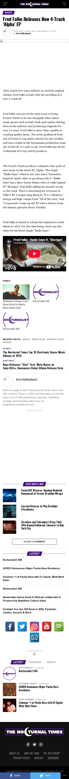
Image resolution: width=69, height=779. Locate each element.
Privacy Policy (21, 758)
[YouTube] (47, 627)
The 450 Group (51, 753)
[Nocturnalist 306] (46, 292)
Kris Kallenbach (23, 33)
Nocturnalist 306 (41, 301)
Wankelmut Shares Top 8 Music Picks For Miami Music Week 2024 (15, 304)
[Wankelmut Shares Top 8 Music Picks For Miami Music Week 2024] (16, 292)
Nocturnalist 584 (12, 560)
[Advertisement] (34, 446)
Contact (39, 758)
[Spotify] (59, 627)
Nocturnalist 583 (12, 588)
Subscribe (53, 758)
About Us (14, 753)
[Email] (34, 637)
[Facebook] (10, 627)
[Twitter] (22, 627)
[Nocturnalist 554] (16, 319)
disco (27, 339)
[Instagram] (34, 627)
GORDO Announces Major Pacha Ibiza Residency (31, 568)
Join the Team (31, 753)
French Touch (56, 339)
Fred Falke (39, 339)
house (7, 342)
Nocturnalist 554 (11, 329)
